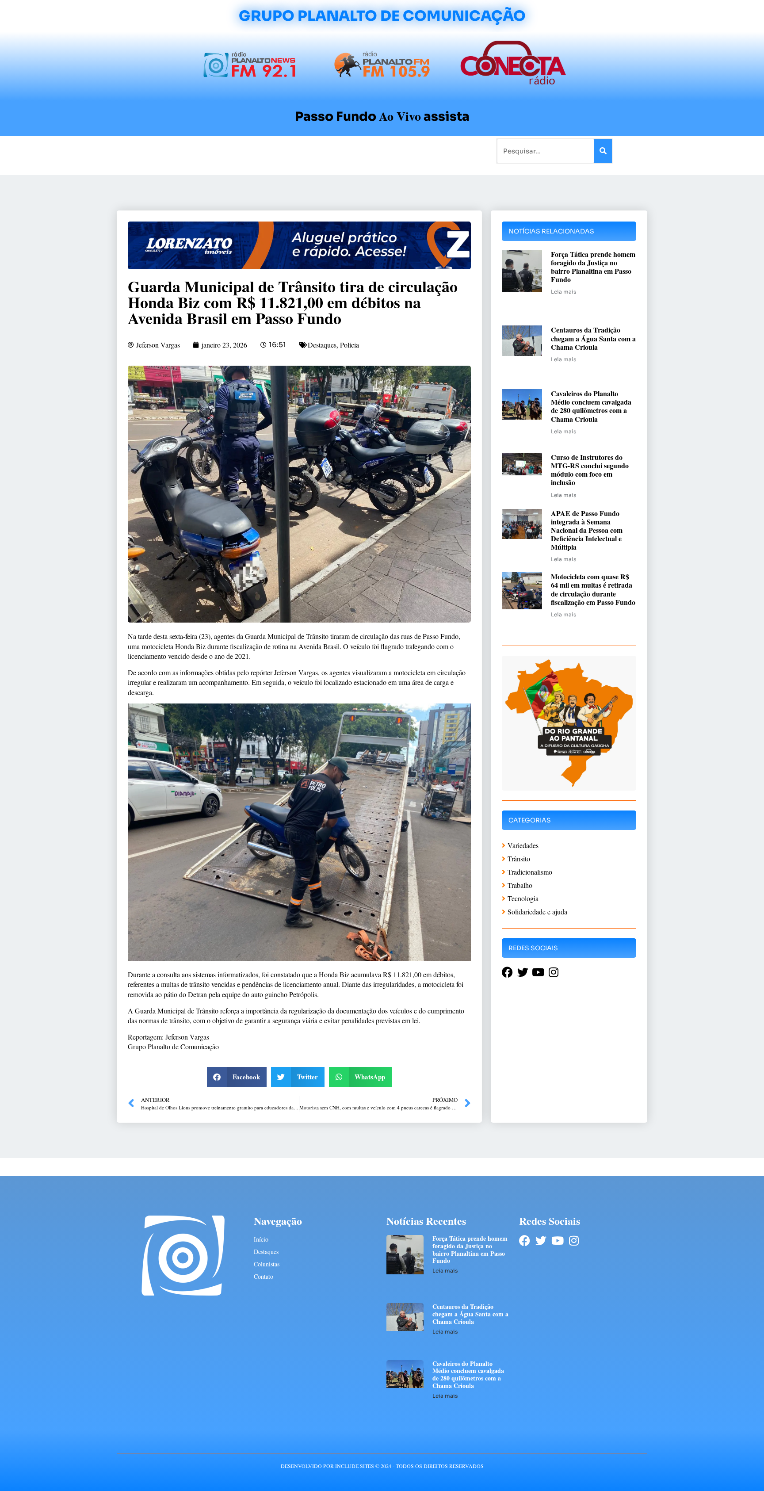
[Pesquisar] (603, 151)
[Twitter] (540, 1240)
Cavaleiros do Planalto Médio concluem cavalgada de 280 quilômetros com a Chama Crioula (591, 406)
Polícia (349, 344)
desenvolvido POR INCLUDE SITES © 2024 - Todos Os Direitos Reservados (382, 1465)
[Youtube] (557, 1240)
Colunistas (313, 150)
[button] (237, 1077)
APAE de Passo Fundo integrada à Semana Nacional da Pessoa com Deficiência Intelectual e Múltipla (587, 530)
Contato (411, 150)
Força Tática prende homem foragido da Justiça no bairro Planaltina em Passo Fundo (593, 267)
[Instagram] (573, 1240)
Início (154, 150)
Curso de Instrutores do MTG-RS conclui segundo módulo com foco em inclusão (590, 470)
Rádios (216, 150)
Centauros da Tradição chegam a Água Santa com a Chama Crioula (593, 338)
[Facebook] (524, 1240)
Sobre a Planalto (364, 150)
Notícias (184, 150)
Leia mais (563, 291)
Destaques (322, 344)
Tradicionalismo (261, 150)
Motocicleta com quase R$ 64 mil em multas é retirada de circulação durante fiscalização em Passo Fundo (593, 589)
